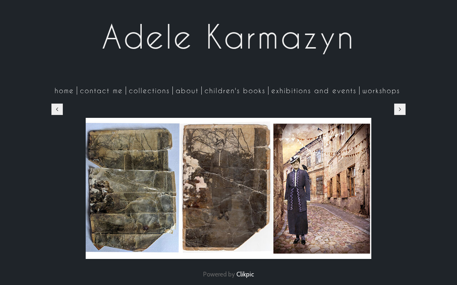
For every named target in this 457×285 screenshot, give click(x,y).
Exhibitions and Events (313, 90)
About (187, 90)
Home (64, 90)
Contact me (101, 90)
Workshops (381, 90)
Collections (149, 90)
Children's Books (235, 90)
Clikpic (245, 274)
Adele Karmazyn (228, 36)
